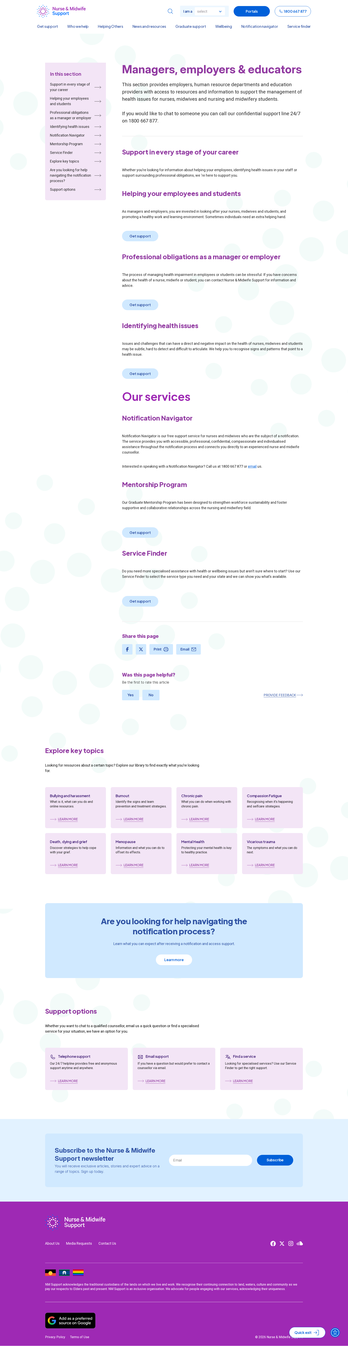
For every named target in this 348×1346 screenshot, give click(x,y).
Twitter (282, 1243)
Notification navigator (259, 26)
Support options (63, 189)
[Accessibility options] (335, 1332)
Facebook (273, 1243)
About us (52, 1243)
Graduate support (190, 26)
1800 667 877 (295, 11)
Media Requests (79, 1243)
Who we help (78, 26)
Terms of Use (79, 1337)
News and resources (149, 26)
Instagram (291, 1243)
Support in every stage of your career (70, 87)
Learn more (173, 959)
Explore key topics (64, 161)
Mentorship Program (66, 144)
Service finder (299, 26)
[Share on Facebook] (127, 649)
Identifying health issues (69, 126)
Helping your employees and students (69, 101)
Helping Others (110, 26)
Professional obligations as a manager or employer (70, 115)
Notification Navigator (67, 135)
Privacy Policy (55, 1337)
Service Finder (61, 152)
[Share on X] (141, 649)
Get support (47, 26)
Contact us (107, 1243)
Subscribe (275, 1160)
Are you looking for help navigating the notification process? (70, 175)
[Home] (61, 11)
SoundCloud (299, 1243)
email (252, 466)
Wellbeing (223, 26)
